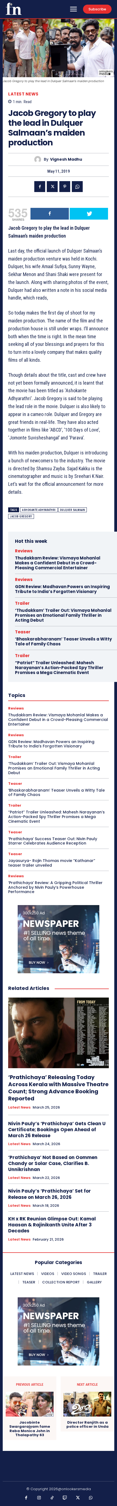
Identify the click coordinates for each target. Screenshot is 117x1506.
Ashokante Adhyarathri (39, 509)
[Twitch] (65, 1498)
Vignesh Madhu (66, 159)
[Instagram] (39, 1498)
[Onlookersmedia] (13, 8)
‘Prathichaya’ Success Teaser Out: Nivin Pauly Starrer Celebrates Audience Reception (52, 841)
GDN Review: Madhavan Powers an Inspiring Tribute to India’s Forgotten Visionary (62, 589)
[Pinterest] (64, 186)
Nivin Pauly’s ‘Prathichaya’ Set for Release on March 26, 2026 (49, 1194)
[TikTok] (52, 1498)
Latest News (23, 94)
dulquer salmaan (72, 509)
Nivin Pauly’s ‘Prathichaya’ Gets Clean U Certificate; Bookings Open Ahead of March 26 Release (57, 1129)
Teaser (22, 632)
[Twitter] (52, 186)
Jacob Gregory (21, 516)
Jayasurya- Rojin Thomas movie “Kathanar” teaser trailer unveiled (51, 863)
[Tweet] (89, 214)
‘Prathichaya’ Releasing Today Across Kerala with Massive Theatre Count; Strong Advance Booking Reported (58, 1087)
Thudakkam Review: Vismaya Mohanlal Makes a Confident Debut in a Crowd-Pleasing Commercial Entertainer (57, 563)
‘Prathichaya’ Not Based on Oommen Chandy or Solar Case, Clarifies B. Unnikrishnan (52, 1163)
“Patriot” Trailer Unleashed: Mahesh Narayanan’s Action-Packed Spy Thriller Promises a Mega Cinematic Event (59, 667)
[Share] (49, 214)
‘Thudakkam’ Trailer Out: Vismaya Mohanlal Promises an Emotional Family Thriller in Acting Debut (63, 615)
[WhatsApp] (77, 186)
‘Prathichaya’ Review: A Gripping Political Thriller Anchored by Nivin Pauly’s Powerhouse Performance (55, 887)
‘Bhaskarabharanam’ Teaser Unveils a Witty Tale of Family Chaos (63, 641)
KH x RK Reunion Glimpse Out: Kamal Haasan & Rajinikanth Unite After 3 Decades (52, 1224)
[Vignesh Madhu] (39, 159)
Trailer (22, 603)
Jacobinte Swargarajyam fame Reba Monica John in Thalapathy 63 (29, 1428)
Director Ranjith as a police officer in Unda (87, 1424)
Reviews (24, 551)
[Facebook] (39, 186)
